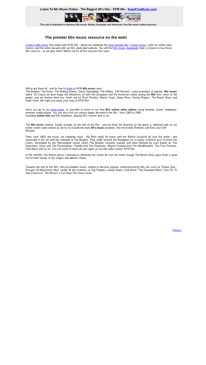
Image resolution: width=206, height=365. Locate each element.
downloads (132, 48)
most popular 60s (118, 45)
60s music (119, 48)
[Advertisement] (99, 69)
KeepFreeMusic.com (142, 9)
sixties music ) (139, 45)
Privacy (177, 230)
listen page (57, 109)
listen (69, 88)
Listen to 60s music (37, 45)
